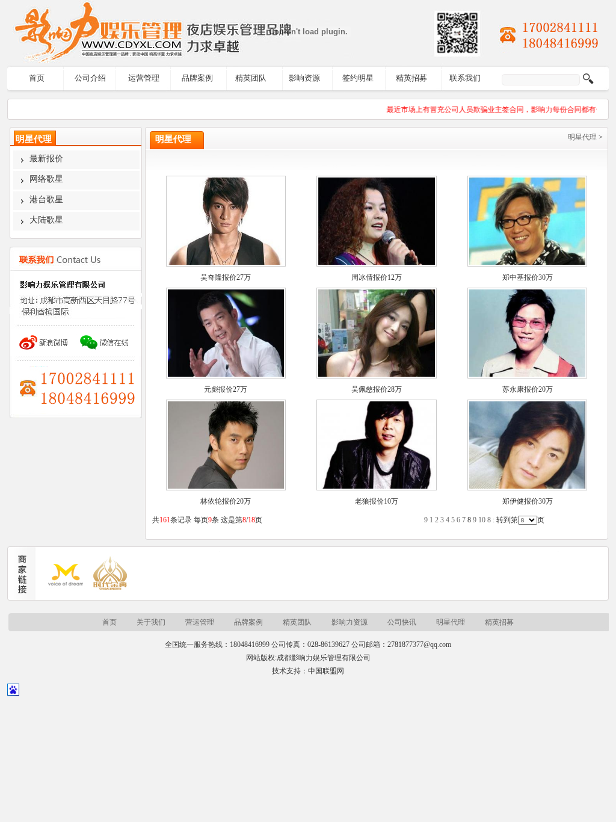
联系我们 (465, 77)
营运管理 (199, 622)
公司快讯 (401, 622)
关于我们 (151, 622)
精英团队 (250, 77)
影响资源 (304, 77)
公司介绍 (90, 77)
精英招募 (411, 77)
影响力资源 (349, 622)
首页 (37, 77)
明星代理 (582, 137)
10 (481, 520)
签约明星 (358, 77)
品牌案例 (197, 77)
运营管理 (143, 77)
